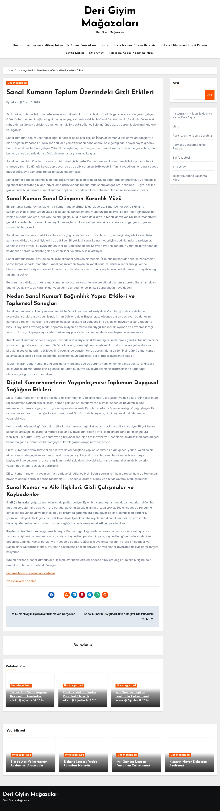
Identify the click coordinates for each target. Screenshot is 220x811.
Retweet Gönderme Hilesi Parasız (184, 45)
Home (17, 45)
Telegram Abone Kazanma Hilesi (132, 53)
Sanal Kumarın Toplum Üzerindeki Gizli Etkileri (80, 92)
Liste (104, 45)
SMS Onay (96, 53)
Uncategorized (17, 83)
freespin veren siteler (21, 581)
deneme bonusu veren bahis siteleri (30, 573)
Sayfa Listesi (75, 53)
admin (14, 102)
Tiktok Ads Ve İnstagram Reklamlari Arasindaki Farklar (28, 696)
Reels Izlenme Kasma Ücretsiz (134, 45)
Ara (176, 83)
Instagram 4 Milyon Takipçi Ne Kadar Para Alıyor (61, 45)
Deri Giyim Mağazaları (31, 794)
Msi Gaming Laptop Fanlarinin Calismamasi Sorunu (132, 696)
